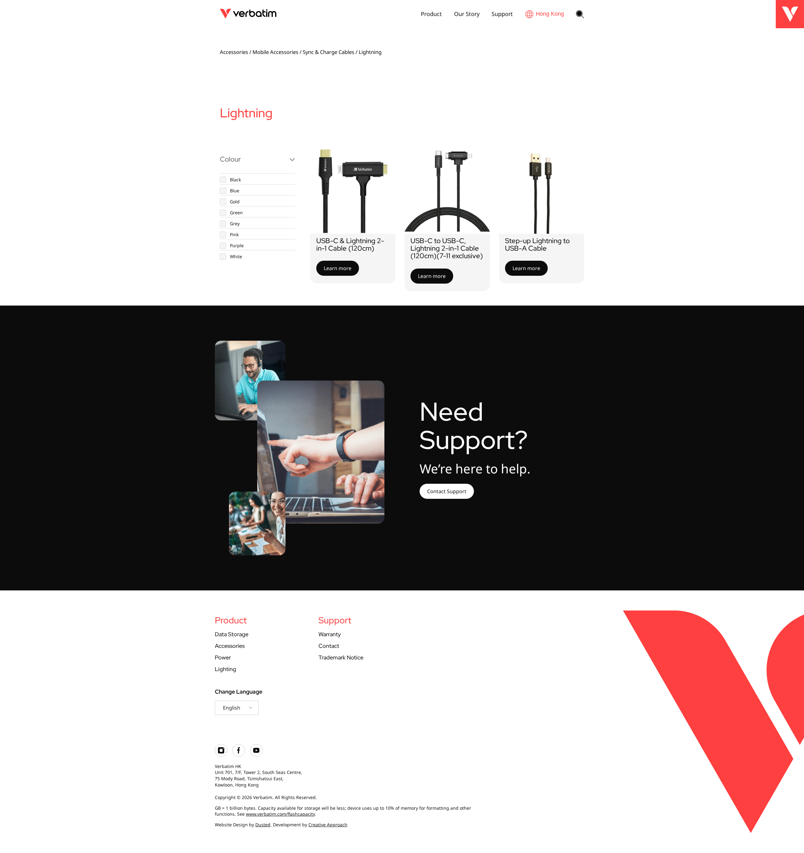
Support (502, 14)
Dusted (262, 825)
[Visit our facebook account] (238, 755)
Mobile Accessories (275, 52)
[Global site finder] (544, 14)
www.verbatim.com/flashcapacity (280, 814)
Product (431, 14)
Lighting (225, 669)
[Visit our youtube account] (256, 755)
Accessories (234, 52)
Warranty (329, 634)
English (231, 707)
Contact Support (446, 491)
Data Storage (231, 634)
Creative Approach (327, 825)
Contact (328, 645)
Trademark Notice (340, 657)
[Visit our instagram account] (221, 755)
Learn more (337, 268)
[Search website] (580, 15)
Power (223, 657)
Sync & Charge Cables (328, 52)
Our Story (467, 14)
